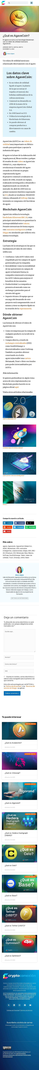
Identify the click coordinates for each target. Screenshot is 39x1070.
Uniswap (17, 558)
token (20, 161)
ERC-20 (24, 217)
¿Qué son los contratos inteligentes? (13, 475)
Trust (11, 558)
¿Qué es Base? (11, 895)
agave (5, 546)
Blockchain (12, 548)
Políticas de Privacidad (13, 1010)
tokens (26, 223)
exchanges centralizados (15, 343)
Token (23, 555)
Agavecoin (12, 546)
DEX (29, 551)
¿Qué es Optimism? (13, 956)
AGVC (5, 548)
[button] (31, 2)
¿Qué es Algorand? (12, 803)
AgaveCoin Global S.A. (24, 546)
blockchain (7, 217)
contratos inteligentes (15, 229)
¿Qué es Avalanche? (13, 743)
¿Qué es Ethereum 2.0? (9, 419)
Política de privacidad (13, 686)
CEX (17, 548)
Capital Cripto (18, 47)
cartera (28, 358)
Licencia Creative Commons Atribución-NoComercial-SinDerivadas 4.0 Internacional (17, 1055)
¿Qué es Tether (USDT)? (15, 926)
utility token (24, 558)
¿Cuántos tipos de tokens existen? (13, 448)
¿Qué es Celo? (11, 865)
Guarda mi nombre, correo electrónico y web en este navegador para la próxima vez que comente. (19, 678)
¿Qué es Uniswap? (12, 773)
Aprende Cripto (8, 47)
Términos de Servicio (26, 1010)
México (5, 504)
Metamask (20, 553)
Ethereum (17, 217)
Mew (26, 553)
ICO (6, 195)
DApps (5, 233)
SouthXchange (14, 555)
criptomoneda (25, 308)
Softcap (24, 198)
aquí (16, 387)
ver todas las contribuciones (19, 598)
